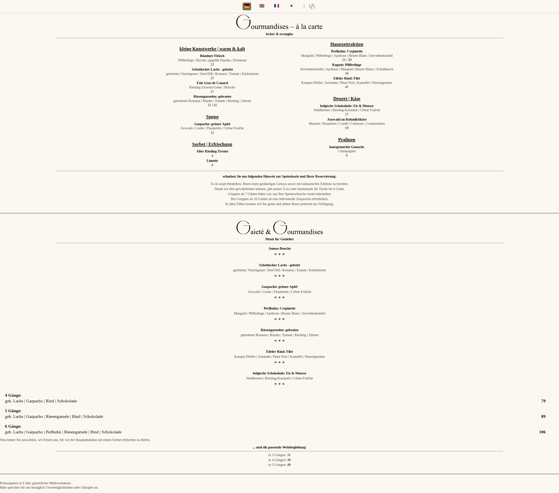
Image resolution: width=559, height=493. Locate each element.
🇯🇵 (291, 5)
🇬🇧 (261, 5)
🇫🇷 (276, 5)
